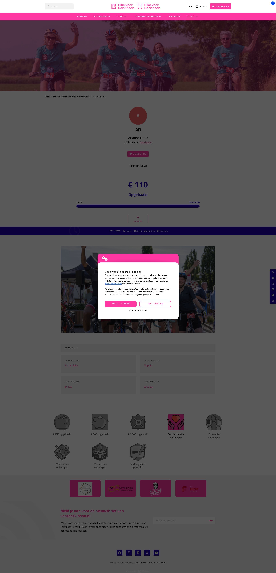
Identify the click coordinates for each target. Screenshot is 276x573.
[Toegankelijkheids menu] (273, 3)
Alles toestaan (121, 304)
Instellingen (155, 304)
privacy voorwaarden (113, 283)
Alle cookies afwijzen (138, 310)
